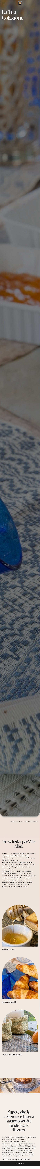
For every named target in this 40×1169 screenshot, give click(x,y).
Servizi (20, 822)
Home (12, 822)
